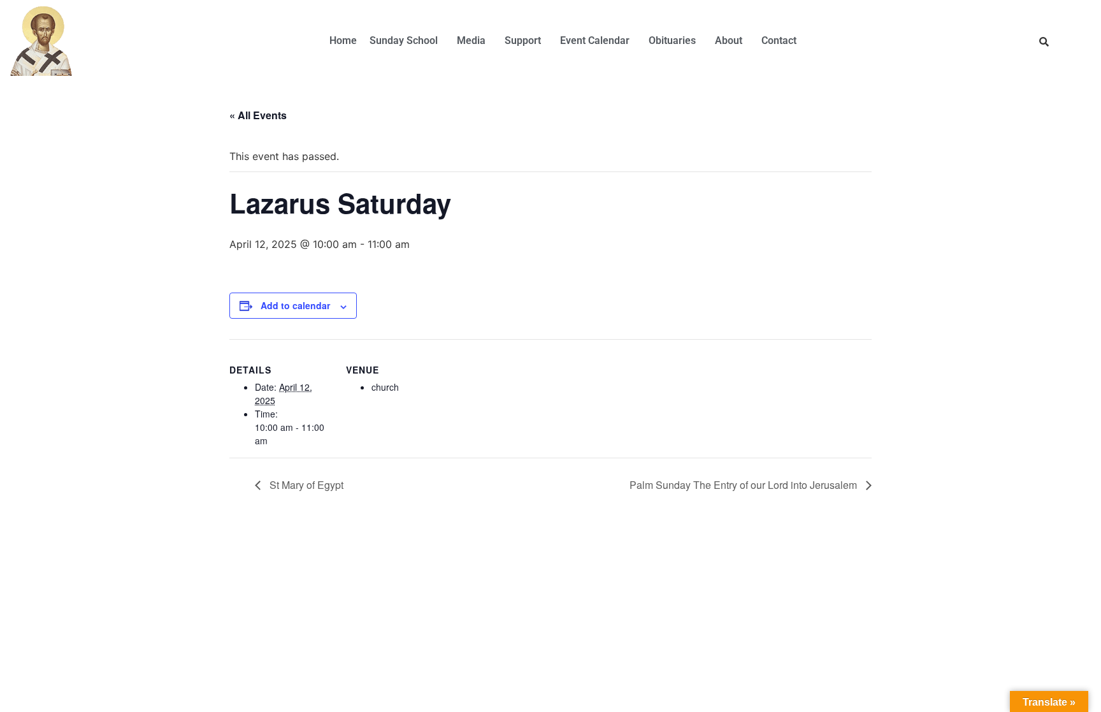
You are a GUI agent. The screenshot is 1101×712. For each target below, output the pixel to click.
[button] (406, 40)
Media (471, 40)
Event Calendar (595, 40)
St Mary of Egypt (305, 484)
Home (343, 40)
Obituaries (672, 40)
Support (523, 40)
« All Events (258, 115)
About (728, 40)
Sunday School (404, 40)
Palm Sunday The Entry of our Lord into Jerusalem (745, 484)
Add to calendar (295, 305)
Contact (778, 40)
